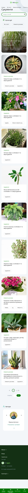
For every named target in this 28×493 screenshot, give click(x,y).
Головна (3, 7)
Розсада (24, 491)
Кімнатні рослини (18, 24)
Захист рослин (17, 491)
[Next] (19, 391)
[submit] (24, 14)
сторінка (9, 395)
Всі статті (6, 24)
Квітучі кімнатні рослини (18, 123)
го (18, 395)
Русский (3, 459)
